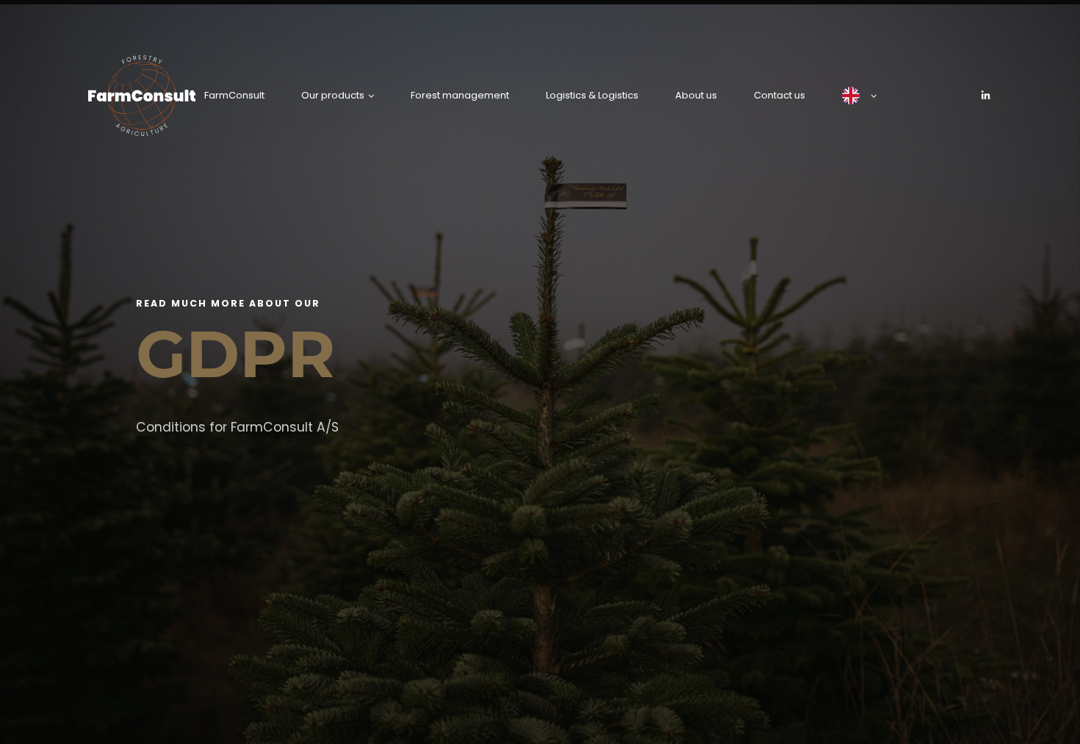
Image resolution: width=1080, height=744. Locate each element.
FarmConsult (234, 95)
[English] (859, 95)
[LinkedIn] (986, 96)
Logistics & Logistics (592, 95)
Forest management (460, 95)
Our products (332, 95)
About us (696, 95)
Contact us (779, 95)
